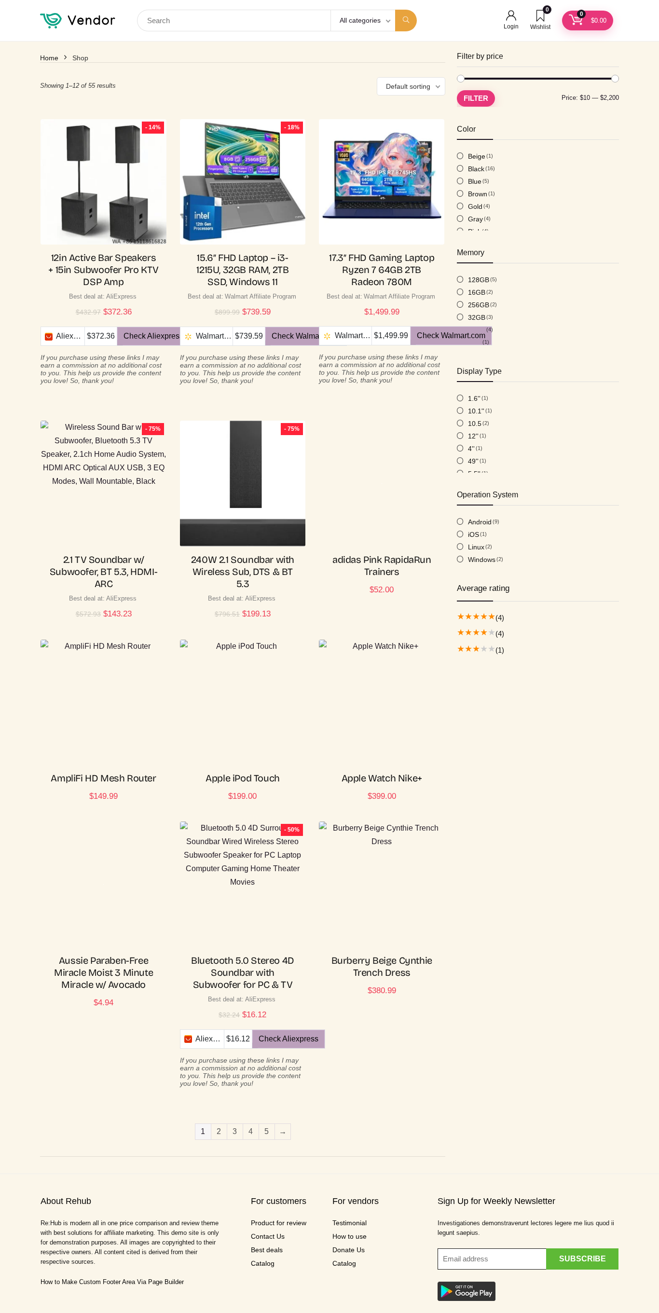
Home (49, 58)
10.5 (474, 423)
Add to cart (381, 599)
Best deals (267, 1250)
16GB (476, 292)
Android (480, 522)
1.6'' (474, 398)
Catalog (263, 1263)
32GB (476, 317)
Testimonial (349, 1223)
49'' (473, 461)
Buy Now (103, 405)
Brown (477, 194)
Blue (474, 181)
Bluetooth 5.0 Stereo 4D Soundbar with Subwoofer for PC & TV (242, 972)
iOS (473, 534)
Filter (476, 98)
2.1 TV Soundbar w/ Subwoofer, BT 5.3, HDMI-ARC (103, 571)
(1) (499, 650)
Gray (475, 219)
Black (476, 169)
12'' (473, 436)
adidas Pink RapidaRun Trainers (381, 565)
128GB (478, 280)
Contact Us (268, 1236)
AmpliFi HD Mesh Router (103, 778)
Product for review (278, 1223)
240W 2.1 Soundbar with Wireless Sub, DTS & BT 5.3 (242, 571)
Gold (475, 206)
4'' (471, 448)
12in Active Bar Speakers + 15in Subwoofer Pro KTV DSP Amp (103, 269)
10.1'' (476, 411)
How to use (349, 1236)
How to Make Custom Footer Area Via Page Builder (112, 1282)
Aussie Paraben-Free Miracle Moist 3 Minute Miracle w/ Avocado (103, 972)
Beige (476, 156)
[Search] (406, 20)
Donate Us (348, 1250)
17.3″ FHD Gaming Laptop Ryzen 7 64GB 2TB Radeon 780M (381, 269)
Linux (476, 547)
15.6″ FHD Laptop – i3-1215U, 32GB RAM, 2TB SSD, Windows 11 (242, 269)
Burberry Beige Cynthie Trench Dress (381, 966)
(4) (499, 618)
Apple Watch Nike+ (382, 778)
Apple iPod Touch (243, 778)
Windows (481, 559)
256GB (478, 305)
